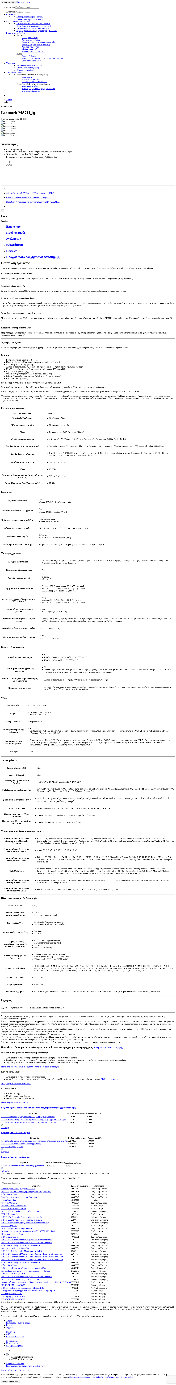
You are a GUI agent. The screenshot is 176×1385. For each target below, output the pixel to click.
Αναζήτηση (10, 7)
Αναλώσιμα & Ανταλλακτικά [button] (18, 21)
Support (9, 1327)
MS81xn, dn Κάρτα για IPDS (13, 1274)
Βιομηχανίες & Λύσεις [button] (15, 33)
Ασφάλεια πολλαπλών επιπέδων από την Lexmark (42, 58)
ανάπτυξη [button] (5, 1128)
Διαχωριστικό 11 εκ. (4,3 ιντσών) (15, 1248)
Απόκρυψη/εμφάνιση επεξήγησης (108, 1047)
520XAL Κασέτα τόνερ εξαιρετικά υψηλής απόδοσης (23, 1166)
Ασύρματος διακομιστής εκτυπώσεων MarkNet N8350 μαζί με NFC (29, 1291)
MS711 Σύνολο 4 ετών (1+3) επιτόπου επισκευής (21, 1211)
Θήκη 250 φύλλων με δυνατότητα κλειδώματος (20, 1262)
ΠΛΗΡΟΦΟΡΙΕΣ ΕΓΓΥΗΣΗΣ (29, 65)
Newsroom (10, 1332)
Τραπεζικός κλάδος (29, 37)
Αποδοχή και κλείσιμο (10, 1382)
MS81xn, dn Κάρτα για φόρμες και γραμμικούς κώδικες (24, 1268)
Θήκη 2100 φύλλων (9, 1203)
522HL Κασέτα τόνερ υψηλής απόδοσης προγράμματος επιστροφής (29, 1122)
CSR (8, 1334)
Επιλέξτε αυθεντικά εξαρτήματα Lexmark (33, 28)
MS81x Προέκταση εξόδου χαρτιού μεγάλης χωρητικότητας (26, 1191)
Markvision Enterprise (31, 91)
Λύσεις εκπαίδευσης (30, 47)
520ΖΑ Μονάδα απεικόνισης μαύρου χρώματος (20, 1144)
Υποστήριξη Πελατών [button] (15, 72)
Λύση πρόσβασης (29, 56)
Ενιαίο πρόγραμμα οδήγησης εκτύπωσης (38, 88)
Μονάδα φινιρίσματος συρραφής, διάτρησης (19, 1197)
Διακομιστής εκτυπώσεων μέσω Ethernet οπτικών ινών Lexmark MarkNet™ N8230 (36, 1282)
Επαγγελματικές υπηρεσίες (27, 68)
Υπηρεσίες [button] (10, 63)
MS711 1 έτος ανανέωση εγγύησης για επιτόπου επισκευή (25, 1223)
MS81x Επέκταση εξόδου (12, 1237)
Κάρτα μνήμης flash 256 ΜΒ (13, 1296)
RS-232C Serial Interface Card (13, 1206)
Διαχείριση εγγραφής (14, 1345)
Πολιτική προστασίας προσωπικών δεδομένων (25, 1366)
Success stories (12, 1341)
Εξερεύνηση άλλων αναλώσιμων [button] (15, 1133)
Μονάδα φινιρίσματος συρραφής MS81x (18, 1189)
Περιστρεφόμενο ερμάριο (12, 1234)
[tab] (90, 226)
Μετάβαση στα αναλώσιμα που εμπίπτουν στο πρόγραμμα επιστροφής (30, 1067)
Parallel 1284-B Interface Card (13, 1208)
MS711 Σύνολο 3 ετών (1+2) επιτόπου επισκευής (21, 1220)
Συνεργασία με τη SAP (31, 61)
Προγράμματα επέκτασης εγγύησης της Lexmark (36, 31)
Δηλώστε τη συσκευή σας (32, 79)
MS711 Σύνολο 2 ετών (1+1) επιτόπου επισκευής (21, 1279)
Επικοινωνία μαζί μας (15, 1336)
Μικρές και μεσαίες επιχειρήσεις (29, 17)
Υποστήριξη (27, 77)
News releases (12, 1343)
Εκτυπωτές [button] (10, 14)
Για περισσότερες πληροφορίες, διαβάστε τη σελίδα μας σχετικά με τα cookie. (101, 1377)
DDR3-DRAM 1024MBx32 (13, 1285)
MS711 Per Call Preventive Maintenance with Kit (21, 1251)
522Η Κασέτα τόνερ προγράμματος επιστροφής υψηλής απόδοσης (28, 1117)
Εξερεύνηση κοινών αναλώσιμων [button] (15, 1157)
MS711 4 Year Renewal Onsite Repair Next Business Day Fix (26, 1276)
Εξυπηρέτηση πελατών (25, 70)
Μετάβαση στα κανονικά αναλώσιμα (16, 1083)
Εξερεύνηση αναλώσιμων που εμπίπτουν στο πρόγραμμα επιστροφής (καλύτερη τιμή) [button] (38, 1108)
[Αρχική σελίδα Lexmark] (23, 2)
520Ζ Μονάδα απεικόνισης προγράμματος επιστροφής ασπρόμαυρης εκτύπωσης (34, 1141)
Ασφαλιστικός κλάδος (31, 40)
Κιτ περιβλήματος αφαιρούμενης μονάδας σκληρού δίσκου (25, 1271)
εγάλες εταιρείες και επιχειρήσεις (30, 19)
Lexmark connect (13, 1325)
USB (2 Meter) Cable (10, 1214)
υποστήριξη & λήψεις (30, 86)
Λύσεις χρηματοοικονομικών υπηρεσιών (38, 42)
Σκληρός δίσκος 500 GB (11, 1293)
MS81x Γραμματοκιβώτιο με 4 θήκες (16, 1228)
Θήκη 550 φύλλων (9, 1194)
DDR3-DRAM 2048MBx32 (13, 1299)
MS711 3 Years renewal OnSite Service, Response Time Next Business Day (32, 1257)
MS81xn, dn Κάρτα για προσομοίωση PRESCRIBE (22, 1288)
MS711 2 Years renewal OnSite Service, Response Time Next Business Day (32, 1254)
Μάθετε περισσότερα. (110, 1079)
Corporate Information (15, 1363)
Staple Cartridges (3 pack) (12, 1146)
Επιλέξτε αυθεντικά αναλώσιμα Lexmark (33, 24)
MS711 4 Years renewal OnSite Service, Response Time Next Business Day (32, 1259)
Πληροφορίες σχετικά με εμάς (18, 1323)
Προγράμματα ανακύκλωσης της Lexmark (33, 26)
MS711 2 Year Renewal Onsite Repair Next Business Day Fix (26, 1240)
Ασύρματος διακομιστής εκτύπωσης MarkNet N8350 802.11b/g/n (28, 1231)
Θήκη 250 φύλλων (9, 1265)
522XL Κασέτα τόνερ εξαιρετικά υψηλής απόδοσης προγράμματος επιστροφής (33, 1119)
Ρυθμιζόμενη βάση (9, 1200)
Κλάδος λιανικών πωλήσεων (33, 51)
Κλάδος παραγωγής (30, 49)
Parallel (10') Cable (9, 1225)
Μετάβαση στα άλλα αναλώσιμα (14, 1103)
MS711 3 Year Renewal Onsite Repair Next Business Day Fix (26, 1242)
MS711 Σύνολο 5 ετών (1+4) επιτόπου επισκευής (21, 1217)
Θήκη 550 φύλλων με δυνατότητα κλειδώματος (20, 1245)
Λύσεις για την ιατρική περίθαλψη (36, 44)
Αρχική (9, 100)
